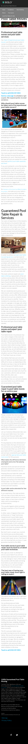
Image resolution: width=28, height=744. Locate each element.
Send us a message (7, 96)
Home (3, 9)
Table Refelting (20, 9)
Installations (11, 9)
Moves (4, 12)
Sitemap (4, 718)
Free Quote (11, 12)
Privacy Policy (7, 720)
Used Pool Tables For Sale (8, 16)
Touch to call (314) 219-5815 (11, 93)
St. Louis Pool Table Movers (9, 5)
